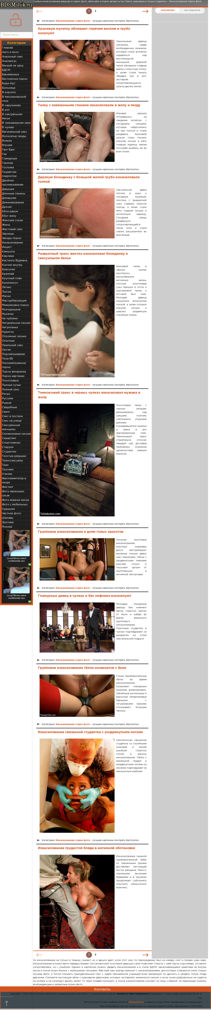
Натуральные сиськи (16, 323)
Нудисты (8, 332)
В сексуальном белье (12, 116)
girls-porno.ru (136, 1002)
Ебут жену (9, 216)
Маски (6, 296)
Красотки (8, 269)
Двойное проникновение (12, 182)
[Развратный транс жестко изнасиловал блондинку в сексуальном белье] (77, 321)
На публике (10, 318)
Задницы (8, 234)
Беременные (10, 74)
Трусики (7, 469)
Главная (7, 48)
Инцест (7, 247)
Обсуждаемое (192, 10)
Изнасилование (12, 243)
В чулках (8, 127)
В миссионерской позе (14, 99)
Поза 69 (7, 358)
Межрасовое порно (15, 305)
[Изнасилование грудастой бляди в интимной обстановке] (77, 902)
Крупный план (12, 278)
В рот (6, 110)
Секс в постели (12, 416)
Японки (7, 527)
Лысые (6, 292)
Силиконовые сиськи (16, 434)
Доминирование (13, 202)
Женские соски (12, 220)
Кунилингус (10, 283)
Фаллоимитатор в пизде (14, 480)
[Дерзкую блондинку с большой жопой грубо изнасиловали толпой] (77, 213)
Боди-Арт (8, 83)
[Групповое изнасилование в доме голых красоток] (77, 559)
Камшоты (8, 251)
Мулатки (8, 314)
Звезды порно (11, 238)
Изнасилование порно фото (73, 21)
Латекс (6, 287)
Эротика (8, 522)
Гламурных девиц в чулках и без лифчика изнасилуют (84, 595)
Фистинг (7, 487)
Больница (8, 88)
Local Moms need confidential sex (16, 559)
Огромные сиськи (14, 336)
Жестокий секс (12, 229)
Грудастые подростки (9, 174)
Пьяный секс (10, 389)
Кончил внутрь (12, 265)
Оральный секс (12, 345)
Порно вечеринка (14, 372)
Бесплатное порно (14, 79)
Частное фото (11, 513)
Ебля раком (10, 211)
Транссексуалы (12, 460)
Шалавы (7, 518)
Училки (7, 474)
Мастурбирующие (14, 300)
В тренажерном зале (16, 123)
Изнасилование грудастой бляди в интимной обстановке (86, 848)
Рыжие (6, 403)
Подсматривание (13, 354)
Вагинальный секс (14, 132)
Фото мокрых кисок (15, 500)
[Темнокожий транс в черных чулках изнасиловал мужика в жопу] (77, 460)
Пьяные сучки (11, 385)
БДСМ (6, 70)
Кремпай (8, 274)
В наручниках (11, 105)
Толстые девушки (14, 456)
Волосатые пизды (14, 136)
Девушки (8, 189)
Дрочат (7, 207)
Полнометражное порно (14, 365)
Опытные (8, 341)
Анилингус (9, 61)
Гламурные (9, 158)
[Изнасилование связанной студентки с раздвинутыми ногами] (77, 786)
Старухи (7, 447)
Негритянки (10, 327)
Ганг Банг (8, 150)
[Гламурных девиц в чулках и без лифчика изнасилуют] (77, 627)
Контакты (102, 989)
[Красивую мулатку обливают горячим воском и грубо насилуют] (77, 65)
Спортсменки (11, 443)
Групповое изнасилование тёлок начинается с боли (82, 667)
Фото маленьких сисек (13, 493)
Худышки (8, 509)
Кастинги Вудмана (14, 260)
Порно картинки (13, 376)
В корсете (9, 92)
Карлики (8, 256)
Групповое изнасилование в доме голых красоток (80, 531)
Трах (5, 465)
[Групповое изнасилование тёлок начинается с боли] (77, 695)
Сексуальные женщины (11, 427)
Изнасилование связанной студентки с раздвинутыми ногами (90, 732)
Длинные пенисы (13, 193)
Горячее (7, 163)
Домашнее (9, 198)
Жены (6, 225)
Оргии (6, 350)
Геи (4, 154)
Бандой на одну (12, 65)
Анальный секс (12, 57)
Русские (7, 398)
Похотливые (10, 380)
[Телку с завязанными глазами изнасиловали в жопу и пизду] (77, 137)
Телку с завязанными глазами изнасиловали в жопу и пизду (89, 105)
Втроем (7, 145)
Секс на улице (11, 421)
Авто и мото (10, 52)
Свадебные (9, 407)
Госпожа (8, 167)
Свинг (6, 412)
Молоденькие (11, 309)
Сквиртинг (9, 438)
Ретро (6, 394)
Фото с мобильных (15, 504)
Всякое (7, 141)
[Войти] (15, 19)
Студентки (9, 451)
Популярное (167, 10)
